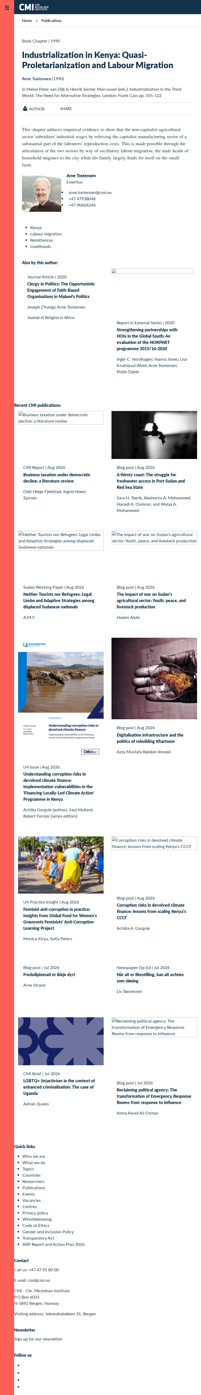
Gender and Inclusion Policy (48, 1232)
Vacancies (32, 1200)
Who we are (34, 1156)
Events (29, 1194)
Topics (28, 1169)
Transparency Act (38, 1238)
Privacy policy (35, 1213)
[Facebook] (26, 1373)
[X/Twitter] (26, 1365)
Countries (32, 1175)
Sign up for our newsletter (38, 1339)
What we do (34, 1162)
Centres (30, 1206)
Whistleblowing (37, 1219)
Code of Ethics (36, 1225)
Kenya (36, 227)
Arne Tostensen (36, 78)
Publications (51, 20)
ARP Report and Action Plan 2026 (54, 1244)
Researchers (33, 1181)
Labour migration (46, 234)
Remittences (41, 240)
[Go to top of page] (189, 1384)
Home (27, 20)
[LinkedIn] (26, 1387)
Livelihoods (40, 246)
